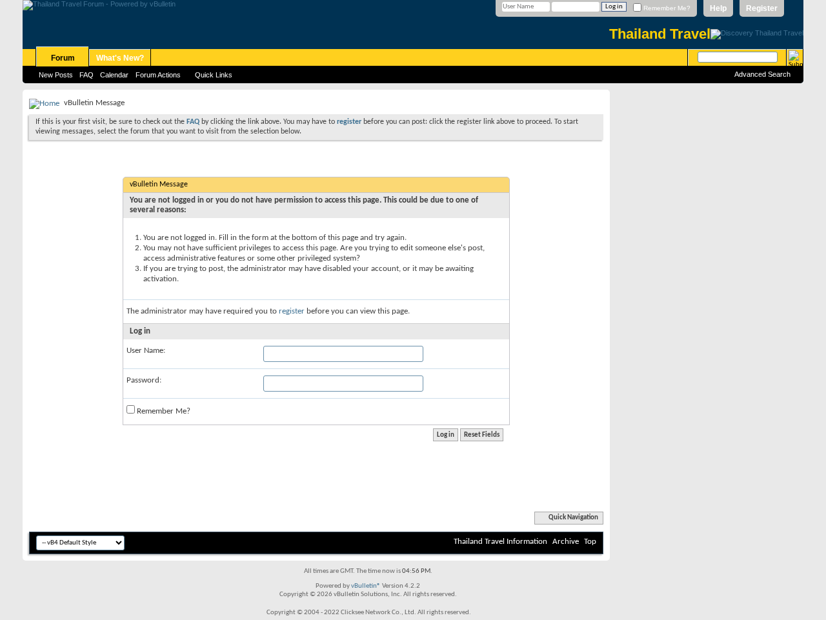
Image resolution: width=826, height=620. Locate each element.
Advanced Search (762, 74)
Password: (143, 380)
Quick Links (213, 75)
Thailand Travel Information (500, 541)
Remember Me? (665, 8)
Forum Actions (158, 75)
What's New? (120, 58)
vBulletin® (366, 586)
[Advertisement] (706, 283)
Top (590, 541)
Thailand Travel (659, 34)
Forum (63, 58)
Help (718, 8)
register (292, 311)
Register (762, 8)
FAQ (86, 75)
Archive (565, 541)
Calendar (114, 75)
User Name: (145, 350)
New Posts (56, 75)
